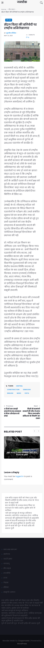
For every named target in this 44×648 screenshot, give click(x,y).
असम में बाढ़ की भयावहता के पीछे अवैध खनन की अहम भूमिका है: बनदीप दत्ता (20, 521)
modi (19, 393)
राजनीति (6, 573)
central (19, 386)
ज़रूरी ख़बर (7, 559)
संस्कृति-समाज (9, 592)
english (10, 393)
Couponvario (23, 640)
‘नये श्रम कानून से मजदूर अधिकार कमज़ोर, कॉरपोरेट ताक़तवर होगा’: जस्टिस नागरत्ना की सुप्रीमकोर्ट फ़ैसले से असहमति (22, 515)
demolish (27, 390)
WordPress (22, 643)
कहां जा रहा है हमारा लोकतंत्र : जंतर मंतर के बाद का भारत (22, 453)
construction (13, 390)
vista (27, 393)
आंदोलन (6, 554)
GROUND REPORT (10, 549)
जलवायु (6, 563)
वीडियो (6, 587)
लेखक (5, 582)
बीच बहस (8, 20)
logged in (19, 476)
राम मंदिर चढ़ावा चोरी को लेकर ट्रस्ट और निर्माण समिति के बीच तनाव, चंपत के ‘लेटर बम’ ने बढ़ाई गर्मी (22, 500)
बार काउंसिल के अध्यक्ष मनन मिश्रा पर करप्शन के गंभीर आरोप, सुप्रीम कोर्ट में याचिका (20, 508)
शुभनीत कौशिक (11, 33)
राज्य (5, 578)
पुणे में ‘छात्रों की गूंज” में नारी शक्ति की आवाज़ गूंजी (21, 623)
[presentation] (34, 431)
